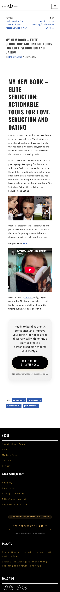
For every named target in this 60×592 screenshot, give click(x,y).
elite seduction (13, 406)
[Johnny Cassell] (10, 6)
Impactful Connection (15, 504)
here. (24, 243)
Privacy (6, 466)
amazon (28, 297)
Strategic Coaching (13, 493)
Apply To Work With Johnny (30, 526)
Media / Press (10, 455)
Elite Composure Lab (14, 499)
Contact (6, 460)
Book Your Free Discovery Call (30, 362)
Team (5, 449)
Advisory (7, 482)
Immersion (8, 488)
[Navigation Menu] (54, 6)
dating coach (35, 400)
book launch (19, 400)
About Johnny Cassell (14, 444)
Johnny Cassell (15, 57)
